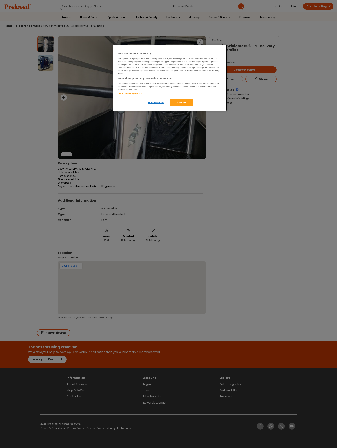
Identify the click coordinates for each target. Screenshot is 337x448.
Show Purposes (156, 102)
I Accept (181, 102)
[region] (170, 78)
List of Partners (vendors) (130, 93)
